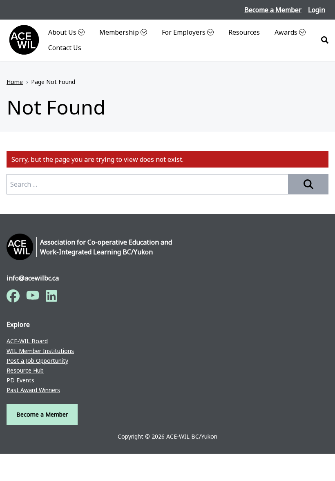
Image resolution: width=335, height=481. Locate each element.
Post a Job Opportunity (37, 361)
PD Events (20, 380)
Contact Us (64, 47)
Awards (286, 32)
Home (15, 82)
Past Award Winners (33, 390)
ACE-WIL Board (27, 341)
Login (316, 9)
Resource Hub (25, 371)
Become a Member (273, 9)
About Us (62, 32)
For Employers (183, 32)
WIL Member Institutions (40, 351)
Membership (119, 32)
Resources (244, 32)
